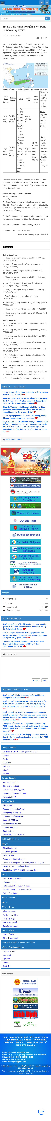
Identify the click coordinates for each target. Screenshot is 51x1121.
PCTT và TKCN (8, 801)
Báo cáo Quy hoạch (10, 926)
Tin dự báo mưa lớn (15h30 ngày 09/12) (20, 309)
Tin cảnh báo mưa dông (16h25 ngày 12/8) (21, 296)
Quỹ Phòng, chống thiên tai (13, 816)
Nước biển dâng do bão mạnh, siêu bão (17, 889)
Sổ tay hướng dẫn (9, 911)
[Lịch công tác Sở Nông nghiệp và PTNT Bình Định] (25, 1024)
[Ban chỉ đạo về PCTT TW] (25, 479)
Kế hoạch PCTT (9, 805)
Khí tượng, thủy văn (10, 782)
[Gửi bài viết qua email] (38, 37)
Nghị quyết (7, 955)
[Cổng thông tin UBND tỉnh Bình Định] (25, 1006)
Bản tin (4, 902)
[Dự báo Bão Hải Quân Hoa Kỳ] (25, 527)
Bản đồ (4, 874)
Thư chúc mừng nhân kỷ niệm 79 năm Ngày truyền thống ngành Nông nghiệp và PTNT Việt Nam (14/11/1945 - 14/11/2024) (23, 643)
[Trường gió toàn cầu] (25, 512)
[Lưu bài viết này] (46, 37)
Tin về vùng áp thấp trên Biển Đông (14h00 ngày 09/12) (26, 302)
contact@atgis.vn (42, 1071)
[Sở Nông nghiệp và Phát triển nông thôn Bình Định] (25, 999)
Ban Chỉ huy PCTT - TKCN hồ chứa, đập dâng (20, 870)
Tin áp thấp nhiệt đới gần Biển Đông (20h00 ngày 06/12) (26, 329)
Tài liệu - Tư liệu (8, 907)
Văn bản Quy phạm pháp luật (13, 947)
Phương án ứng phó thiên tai (13, 809)
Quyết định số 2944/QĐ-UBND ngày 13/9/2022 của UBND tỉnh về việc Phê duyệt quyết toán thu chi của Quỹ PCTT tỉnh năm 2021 (25, 737)
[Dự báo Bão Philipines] (25, 542)
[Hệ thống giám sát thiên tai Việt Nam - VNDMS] (25, 485)
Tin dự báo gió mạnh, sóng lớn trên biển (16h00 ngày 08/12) (24, 290)
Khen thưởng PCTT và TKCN (13, 834)
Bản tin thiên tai (8, 831)
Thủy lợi (5, 844)
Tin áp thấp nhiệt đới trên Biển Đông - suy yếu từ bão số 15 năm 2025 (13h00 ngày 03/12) (25, 373)
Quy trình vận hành (10, 851)
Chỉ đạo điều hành (9, 747)
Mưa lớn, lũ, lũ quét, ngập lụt (13, 789)
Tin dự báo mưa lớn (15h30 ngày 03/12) (20, 361)
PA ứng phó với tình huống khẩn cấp (16, 866)
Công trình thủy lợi (9, 848)
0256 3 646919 (16, 1057)
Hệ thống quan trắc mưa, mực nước (16, 886)
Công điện (6, 755)
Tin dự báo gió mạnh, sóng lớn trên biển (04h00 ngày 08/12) (24, 278)
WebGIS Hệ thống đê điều (12, 878)
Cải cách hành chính (10, 938)
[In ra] (42, 37)
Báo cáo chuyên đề (10, 922)
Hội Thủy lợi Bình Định (10, 839)
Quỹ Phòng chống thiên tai (12, 439)
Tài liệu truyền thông (10, 915)
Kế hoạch (6, 766)
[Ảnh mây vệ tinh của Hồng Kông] (25, 549)
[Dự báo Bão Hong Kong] (25, 571)
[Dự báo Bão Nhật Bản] (25, 534)
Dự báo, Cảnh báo (9, 778)
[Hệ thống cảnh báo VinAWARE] (25, 505)
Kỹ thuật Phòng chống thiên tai (13, 387)
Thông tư (6, 962)
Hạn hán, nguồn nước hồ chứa (14, 793)
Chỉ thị (5, 759)
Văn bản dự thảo (8, 897)
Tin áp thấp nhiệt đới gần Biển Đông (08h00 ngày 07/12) (26, 323)
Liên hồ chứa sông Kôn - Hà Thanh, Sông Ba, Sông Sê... (24, 862)
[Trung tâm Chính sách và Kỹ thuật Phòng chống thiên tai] (25, 564)
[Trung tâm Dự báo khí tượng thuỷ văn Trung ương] (25, 498)
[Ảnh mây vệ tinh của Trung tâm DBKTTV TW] (25, 578)
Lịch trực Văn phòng (10, 827)
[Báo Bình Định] (25, 1014)
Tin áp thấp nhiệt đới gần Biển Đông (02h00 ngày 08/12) (22, 265)
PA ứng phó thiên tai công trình (14, 859)
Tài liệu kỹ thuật (8, 918)
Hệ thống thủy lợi (9, 882)
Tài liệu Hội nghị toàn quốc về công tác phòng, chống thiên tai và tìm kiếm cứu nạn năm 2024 (24, 416)
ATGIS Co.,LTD (24, 1071)
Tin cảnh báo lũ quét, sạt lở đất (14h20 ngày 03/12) (24, 365)
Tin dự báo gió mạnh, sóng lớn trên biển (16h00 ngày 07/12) (24, 259)
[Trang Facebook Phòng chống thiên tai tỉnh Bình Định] (25, 491)
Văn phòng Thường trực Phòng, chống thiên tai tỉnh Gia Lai (34, 1067)
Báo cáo (6, 774)
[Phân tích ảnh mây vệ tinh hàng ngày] (25, 556)
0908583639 (28, 1073)
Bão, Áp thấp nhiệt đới (11, 786)
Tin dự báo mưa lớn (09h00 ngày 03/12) (20, 378)
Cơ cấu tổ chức (8, 934)
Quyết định (7, 763)
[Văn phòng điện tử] (25, 992)
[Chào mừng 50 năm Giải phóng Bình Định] (25, 461)
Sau (44, 680)
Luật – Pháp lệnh (9, 951)
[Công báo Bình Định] (25, 982)
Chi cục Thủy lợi (8, 930)
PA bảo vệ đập (8, 855)
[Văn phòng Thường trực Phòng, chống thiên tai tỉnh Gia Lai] (25, 10)
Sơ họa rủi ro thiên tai (11, 893)
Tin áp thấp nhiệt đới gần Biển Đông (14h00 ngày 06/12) (26, 336)
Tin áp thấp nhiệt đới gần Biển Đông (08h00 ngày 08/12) (22, 271)
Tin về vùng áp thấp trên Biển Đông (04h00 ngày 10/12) (26, 313)
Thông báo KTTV (9, 797)
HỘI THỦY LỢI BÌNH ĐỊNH (12, 618)
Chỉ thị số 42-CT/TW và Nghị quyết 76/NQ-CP (20, 752)
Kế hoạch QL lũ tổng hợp (12, 812)
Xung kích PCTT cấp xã (12, 820)
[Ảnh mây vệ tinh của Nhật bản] (25, 585)
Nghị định (6, 958)
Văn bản (6, 770)
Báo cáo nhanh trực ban (12, 823)
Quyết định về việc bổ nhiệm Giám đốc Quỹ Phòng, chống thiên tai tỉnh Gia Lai (23, 696)
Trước (36, 680)
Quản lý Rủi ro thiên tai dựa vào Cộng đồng (18, 942)
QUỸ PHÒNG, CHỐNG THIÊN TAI (15, 689)
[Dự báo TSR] (25, 520)
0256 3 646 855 (27, 1057)
